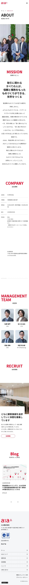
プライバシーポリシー (22, 577)
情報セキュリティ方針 (22, 575)
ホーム (2, 10)
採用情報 (8, 436)
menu (27, 3)
